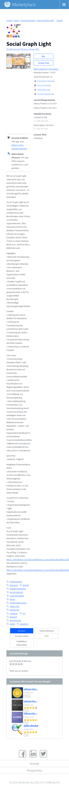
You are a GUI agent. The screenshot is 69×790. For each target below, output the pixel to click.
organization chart (18, 602)
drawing (13, 616)
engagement (15, 620)
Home (9, 20)
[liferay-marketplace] (20, 4)
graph (12, 623)
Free (26, 711)
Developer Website (46, 81)
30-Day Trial (43, 63)
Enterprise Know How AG (22, 49)
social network (16, 592)
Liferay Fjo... (30, 713)
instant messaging (18, 588)
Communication (28, 20)
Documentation (44, 85)
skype (12, 599)
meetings (24, 623)
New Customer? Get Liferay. (46, 68)
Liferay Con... (31, 689)
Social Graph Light (45, 20)
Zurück (59, 20)
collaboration (16, 581)
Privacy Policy (34, 770)
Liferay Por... (30, 701)
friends (26, 585)
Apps (16, 20)
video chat (14, 606)
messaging (14, 609)
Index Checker (31, 725)
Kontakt (34, 763)
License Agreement (45, 94)
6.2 (24, 613)
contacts (14, 613)
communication (17, 595)
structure (14, 585)
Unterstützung (43, 89)
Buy (43, 56)
